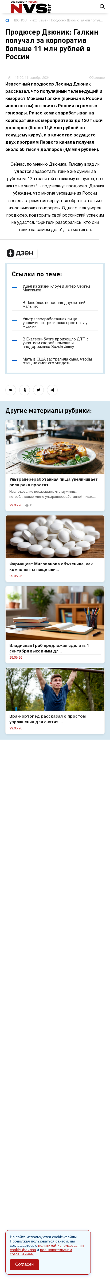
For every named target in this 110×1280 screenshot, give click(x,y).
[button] (21, 253)
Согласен (24, 1265)
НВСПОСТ (21, 20)
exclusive (39, 20)
